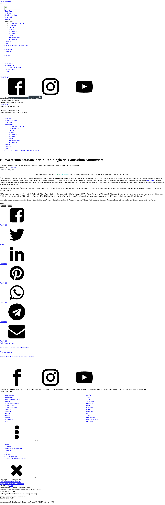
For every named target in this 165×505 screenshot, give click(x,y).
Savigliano (8, 13)
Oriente (88, 399)
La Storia (7, 446)
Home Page (8, 11)
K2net (11, 486)
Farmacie (7, 409)
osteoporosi (150, 180)
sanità (10, 206)
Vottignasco (13, 39)
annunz (3, 206)
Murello (12, 33)
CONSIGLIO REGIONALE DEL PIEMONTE (21, 151)
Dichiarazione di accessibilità (10, 482)
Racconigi (8, 17)
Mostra (6, 421)
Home (2, 170)
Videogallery (90, 417)
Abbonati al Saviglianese (13, 448)
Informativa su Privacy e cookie (15, 458)
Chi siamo (8, 49)
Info (5, 54)
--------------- (8, 47)
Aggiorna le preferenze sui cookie (12, 484)
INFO (6, 71)
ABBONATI (9, 65)
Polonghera (90, 401)
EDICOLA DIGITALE (12, 67)
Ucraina (88, 415)
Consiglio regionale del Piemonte (16, 45)
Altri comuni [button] (8, 21)
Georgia (7, 415)
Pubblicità (8, 51)
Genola (11, 27)
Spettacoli (7, 41)
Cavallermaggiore (10, 15)
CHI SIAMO (9, 63)
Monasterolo (13, 31)
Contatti (7, 56)
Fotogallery (8, 411)
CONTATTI (8, 73)
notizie (88, 397)
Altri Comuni (9, 124)
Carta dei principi (10, 456)
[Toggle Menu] (1, 3)
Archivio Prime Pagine (12, 399)
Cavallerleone (14, 25)
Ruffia (11, 35)
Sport (6, 43)
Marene (11, 29)
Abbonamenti (9, 395)
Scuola (88, 409)
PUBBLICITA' (9, 69)
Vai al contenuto (5, 1)
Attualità (7, 19)
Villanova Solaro (15, 37)
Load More (82, 363)
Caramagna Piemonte (16, 23)
